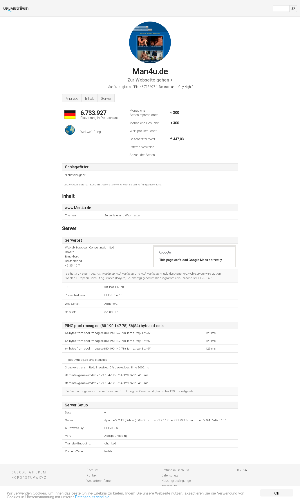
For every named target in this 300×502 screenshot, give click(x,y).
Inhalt (89, 98)
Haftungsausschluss (175, 470)
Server (106, 98)
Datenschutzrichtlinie (92, 496)
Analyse (72, 98)
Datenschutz (169, 475)
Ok (276, 493)
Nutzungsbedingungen (176, 480)
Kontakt (92, 475)
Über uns (93, 470)
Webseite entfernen (99, 480)
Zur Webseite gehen (148, 80)
